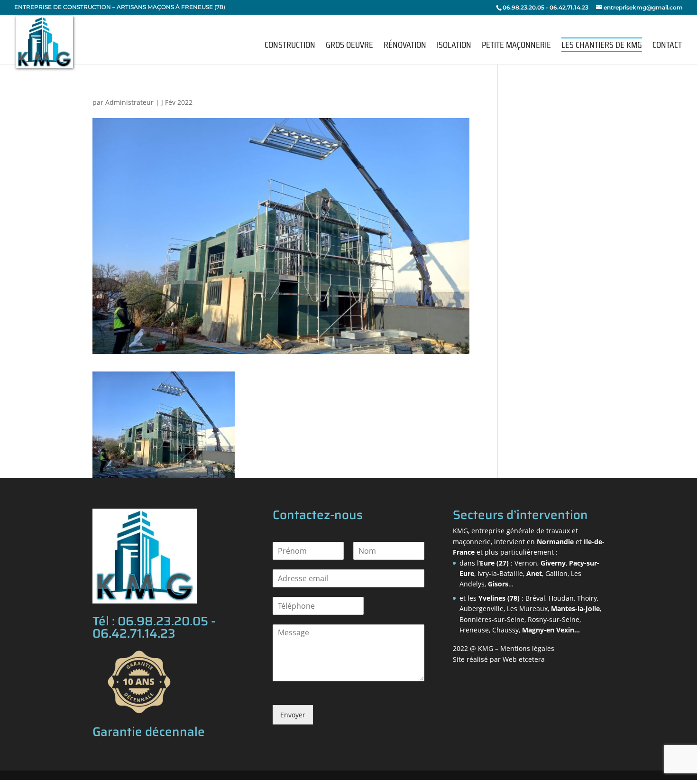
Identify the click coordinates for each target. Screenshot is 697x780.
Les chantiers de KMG (601, 44)
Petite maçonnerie (516, 46)
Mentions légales (527, 648)
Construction (290, 46)
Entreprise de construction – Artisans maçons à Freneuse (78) (119, 7)
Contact (667, 46)
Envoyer (292, 714)
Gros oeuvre (349, 46)
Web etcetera (524, 659)
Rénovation (405, 46)
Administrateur (129, 102)
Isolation (454, 46)
